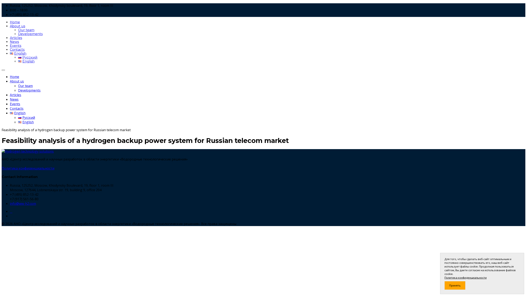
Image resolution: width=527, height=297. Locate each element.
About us (17, 26)
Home (15, 22)
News (14, 42)
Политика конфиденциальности (28, 168)
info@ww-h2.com (23, 203)
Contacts (17, 50)
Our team (26, 30)
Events (15, 46)
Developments (30, 34)
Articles (16, 38)
